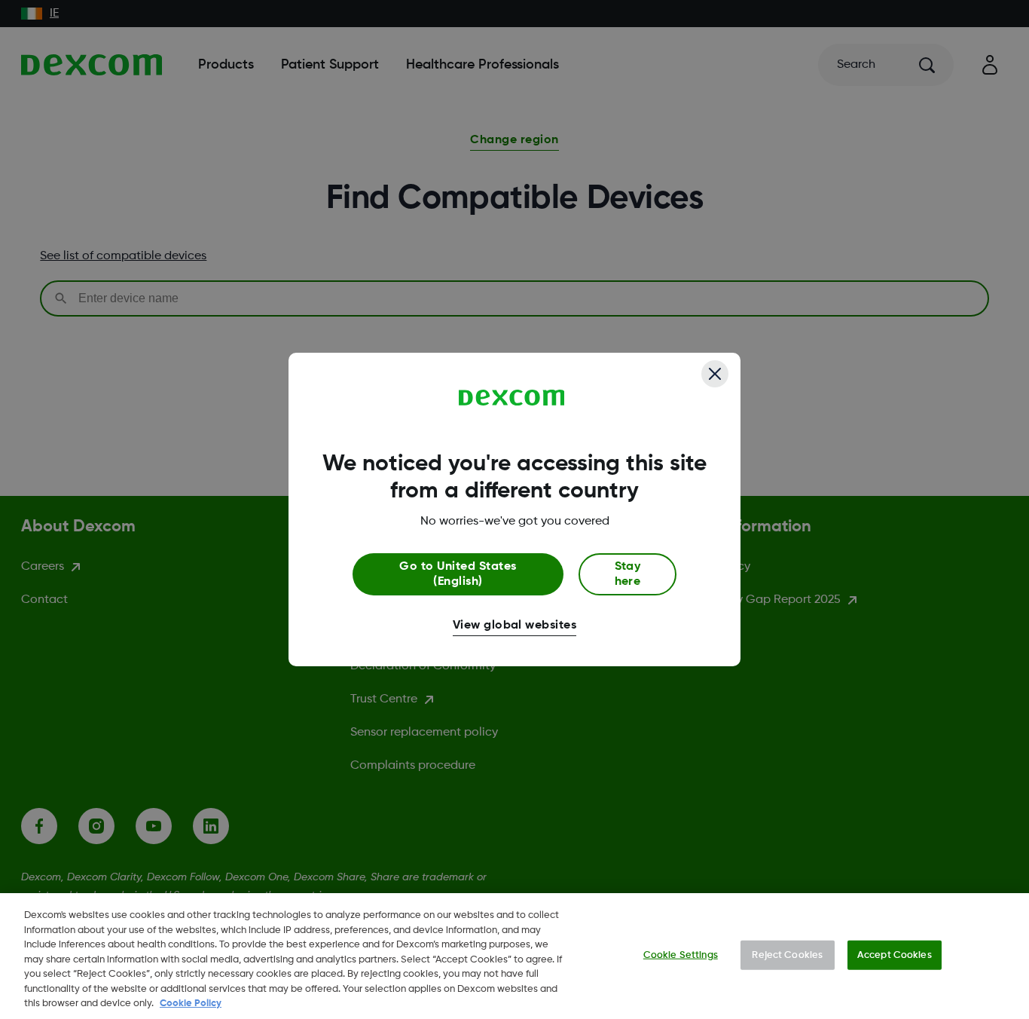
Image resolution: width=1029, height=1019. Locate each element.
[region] (514, 956)
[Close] (714, 373)
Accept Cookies (894, 954)
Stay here (628, 574)
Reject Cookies (787, 954)
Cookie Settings (680, 954)
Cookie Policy (190, 1003)
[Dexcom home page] (512, 398)
